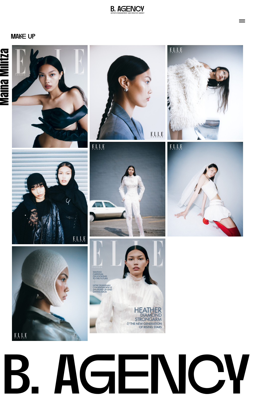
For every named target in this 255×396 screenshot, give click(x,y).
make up (23, 37)
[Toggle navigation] (242, 19)
